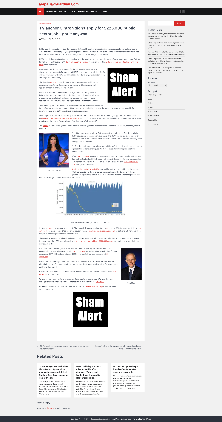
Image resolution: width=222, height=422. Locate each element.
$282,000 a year (78, 251)
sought (51, 228)
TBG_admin (45, 39)
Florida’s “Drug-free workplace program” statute (60, 118)
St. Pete (150, 103)
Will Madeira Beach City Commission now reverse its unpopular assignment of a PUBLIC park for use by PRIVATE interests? (166, 36)
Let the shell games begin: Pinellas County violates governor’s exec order (125, 369)
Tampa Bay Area (45, 24)
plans (108, 228)
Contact (105, 11)
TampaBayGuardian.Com (58, 4)
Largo (150, 99)
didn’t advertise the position (77, 61)
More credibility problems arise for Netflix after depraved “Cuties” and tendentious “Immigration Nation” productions (88, 372)
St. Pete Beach (153, 111)
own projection (83, 156)
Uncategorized (153, 124)
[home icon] (40, 11)
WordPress (146, 418)
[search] (183, 11)
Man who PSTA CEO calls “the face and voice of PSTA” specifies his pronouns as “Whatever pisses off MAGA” (166, 53)
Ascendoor (127, 418)
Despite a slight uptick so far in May (86, 169)
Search (179, 23)
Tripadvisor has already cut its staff (101, 230)
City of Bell (100, 281)
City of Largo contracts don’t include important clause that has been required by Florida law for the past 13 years (166, 45)
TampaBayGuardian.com (56, 11)
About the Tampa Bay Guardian (84, 11)
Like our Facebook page (94, 286)
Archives (151, 82)
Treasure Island (153, 120)
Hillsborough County (155, 94)
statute (45, 125)
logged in (50, 408)
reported (53, 82)
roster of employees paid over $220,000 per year (95, 241)
